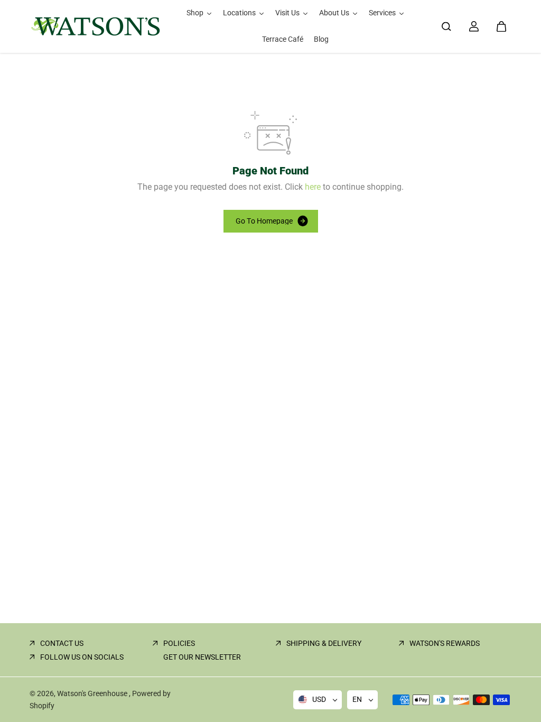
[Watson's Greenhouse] (96, 26)
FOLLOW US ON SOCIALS (82, 657)
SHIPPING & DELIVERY (323, 643)
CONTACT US (61, 643)
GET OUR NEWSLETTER (202, 657)
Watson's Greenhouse (93, 693)
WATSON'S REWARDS (444, 643)
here (313, 187)
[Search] (446, 26)
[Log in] (474, 26)
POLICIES (179, 643)
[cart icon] (501, 26)
